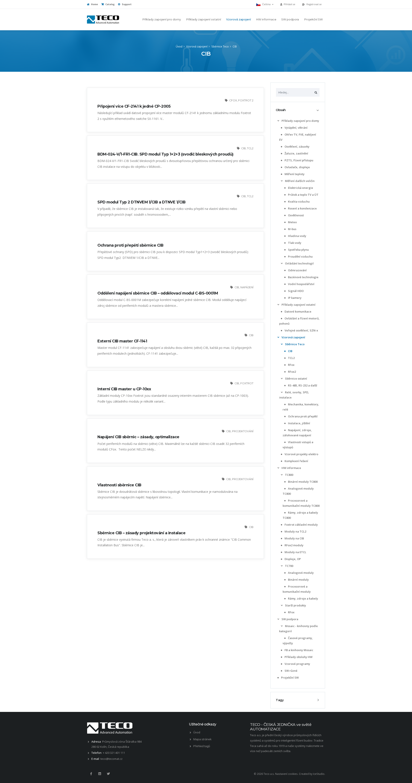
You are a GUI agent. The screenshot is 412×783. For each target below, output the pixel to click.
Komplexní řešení (296, 461)
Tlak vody (294, 243)
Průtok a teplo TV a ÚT (302, 195)
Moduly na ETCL (295, 552)
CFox (233, 100)
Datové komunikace (297, 311)
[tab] (297, 110)
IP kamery (294, 298)
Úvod (179, 46)
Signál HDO (295, 291)
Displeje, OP (292, 559)
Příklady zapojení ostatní (203, 19)
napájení (246, 287)
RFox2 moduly (293, 545)
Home (94, 4)
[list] (278, 121)
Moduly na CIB (294, 538)
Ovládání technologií (299, 263)
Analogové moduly (300, 573)
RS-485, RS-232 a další (302, 385)
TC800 (288, 475)
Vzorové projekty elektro (301, 454)
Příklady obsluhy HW (298, 657)
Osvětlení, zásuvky (296, 146)
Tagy (279, 700)
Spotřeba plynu (298, 250)
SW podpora (290, 19)
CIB (235, 46)
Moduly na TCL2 (295, 531)
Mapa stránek (202, 739)
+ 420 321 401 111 (114, 753)
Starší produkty (295, 605)
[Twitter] (108, 773)
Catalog (110, 4)
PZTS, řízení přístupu (298, 160)
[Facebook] (91, 773)
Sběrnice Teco (220, 46)
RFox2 (291, 372)
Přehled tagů (201, 746)
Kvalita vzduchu (298, 201)
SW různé (290, 671)
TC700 (288, 566)
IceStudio (318, 773)
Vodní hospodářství (300, 284)
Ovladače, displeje (297, 167)
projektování (242, 431)
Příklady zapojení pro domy (161, 19)
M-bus (291, 229)
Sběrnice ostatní (295, 378)
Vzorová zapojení (238, 19)
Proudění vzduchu (300, 256)
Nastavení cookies (286, 773)
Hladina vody (296, 236)
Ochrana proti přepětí (302, 416)
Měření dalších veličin (299, 181)
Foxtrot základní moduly (301, 525)
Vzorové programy (297, 664)
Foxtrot (246, 383)
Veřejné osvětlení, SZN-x (301, 330)
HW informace (266, 19)
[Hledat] (316, 92)
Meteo (292, 222)
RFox (290, 365)
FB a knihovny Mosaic (298, 650)
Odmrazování (297, 270)
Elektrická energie (300, 188)
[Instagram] (99, 773)
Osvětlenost (295, 215)
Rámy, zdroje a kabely (302, 598)
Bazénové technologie (302, 277)
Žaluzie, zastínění (296, 153)
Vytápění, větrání (295, 128)
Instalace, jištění (298, 423)
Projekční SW (313, 19)
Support (126, 4)
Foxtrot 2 (245, 100)
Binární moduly (298, 580)
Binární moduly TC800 (302, 482)
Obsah (281, 110)
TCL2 (291, 358)
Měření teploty (294, 174)
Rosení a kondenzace (302, 208)
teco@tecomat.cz (111, 759)
